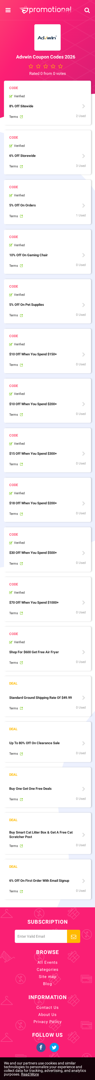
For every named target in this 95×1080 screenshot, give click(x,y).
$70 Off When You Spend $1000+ (34, 602)
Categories (48, 969)
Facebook (41, 1047)
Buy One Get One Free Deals (30, 789)
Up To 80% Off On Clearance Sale (34, 743)
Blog (47, 983)
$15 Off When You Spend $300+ (33, 454)
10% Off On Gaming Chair (28, 255)
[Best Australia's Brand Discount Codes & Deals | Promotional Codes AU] (44, 10)
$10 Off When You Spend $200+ (33, 404)
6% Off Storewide (22, 156)
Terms (13, 117)
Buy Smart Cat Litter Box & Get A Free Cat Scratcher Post (41, 834)
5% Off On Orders (22, 205)
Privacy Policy (48, 1021)
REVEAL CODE (84, 106)
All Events (47, 962)
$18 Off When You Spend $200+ (33, 503)
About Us (47, 1014)
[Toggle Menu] (8, 10)
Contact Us (47, 1007)
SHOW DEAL (84, 698)
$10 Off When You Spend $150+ (33, 354)
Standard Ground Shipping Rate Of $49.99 (40, 698)
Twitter (54, 1047)
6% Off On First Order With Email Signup (39, 881)
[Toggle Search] (87, 10)
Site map (47, 976)
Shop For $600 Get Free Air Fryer (34, 652)
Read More (30, 1074)
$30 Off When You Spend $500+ (33, 553)
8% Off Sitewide (21, 106)
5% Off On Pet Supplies (26, 305)
